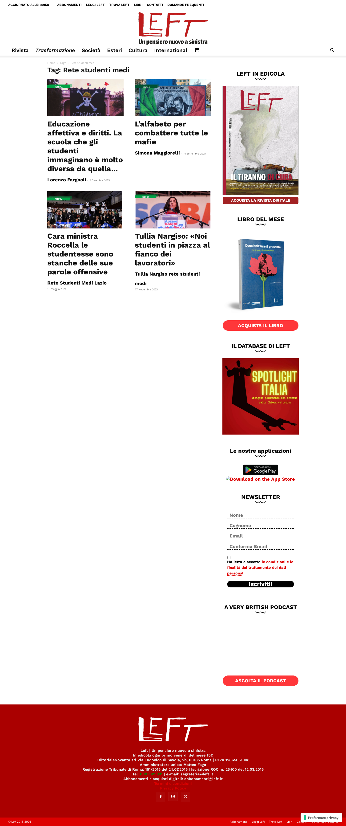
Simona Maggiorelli (157, 153)
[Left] (173, 27)
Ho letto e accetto (260, 567)
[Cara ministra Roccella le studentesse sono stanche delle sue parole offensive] (85, 210)
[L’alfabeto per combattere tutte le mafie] (173, 97)
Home (51, 63)
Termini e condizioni (173, 783)
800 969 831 (151, 774)
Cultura (138, 50)
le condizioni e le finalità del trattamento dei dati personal (260, 567)
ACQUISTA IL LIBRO (260, 325)
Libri (138, 5)
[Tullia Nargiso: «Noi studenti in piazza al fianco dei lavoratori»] (173, 210)
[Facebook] (160, 797)
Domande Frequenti (185, 5)
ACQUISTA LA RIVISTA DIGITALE (260, 200)
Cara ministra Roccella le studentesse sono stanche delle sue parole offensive (80, 254)
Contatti (155, 5)
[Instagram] (173, 796)
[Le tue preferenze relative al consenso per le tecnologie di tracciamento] (321, 817)
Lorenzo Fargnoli (66, 180)
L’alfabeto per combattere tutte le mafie (171, 132)
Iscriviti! (260, 584)
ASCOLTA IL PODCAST (260, 681)
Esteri (114, 50)
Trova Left (119, 5)
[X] (185, 797)
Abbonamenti (69, 5)
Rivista (20, 50)
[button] (332, 51)
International (170, 50)
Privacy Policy (173, 788)
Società (91, 50)
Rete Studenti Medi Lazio (77, 283)
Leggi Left (95, 5)
